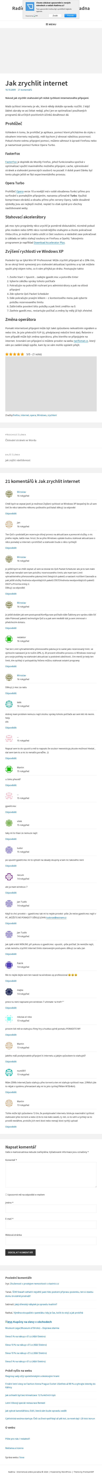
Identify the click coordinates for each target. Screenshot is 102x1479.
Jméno (9, 1202)
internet (25, 415)
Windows (41, 415)
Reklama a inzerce (14, 1448)
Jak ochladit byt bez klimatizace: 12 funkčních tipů (30, 1395)
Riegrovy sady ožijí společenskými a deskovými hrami (32, 1376)
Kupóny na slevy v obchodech (32, 1322)
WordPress (66, 1472)
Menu (52, 24)
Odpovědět (10, 513)
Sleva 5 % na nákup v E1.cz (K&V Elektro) (25, 1336)
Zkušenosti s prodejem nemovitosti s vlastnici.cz (34, 1283)
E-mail (9, 1218)
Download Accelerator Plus (49, 242)
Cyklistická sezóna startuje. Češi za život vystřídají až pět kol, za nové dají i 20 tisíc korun (50, 1418)
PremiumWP (88, 1472)
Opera (20, 191)
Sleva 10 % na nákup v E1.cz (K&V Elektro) (26, 1344)
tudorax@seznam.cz (56, 917)
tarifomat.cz (81, 340)
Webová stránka (13, 1234)
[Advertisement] (51, 48)
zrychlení (52, 415)
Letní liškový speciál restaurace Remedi (25, 1402)
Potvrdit (70, 16)
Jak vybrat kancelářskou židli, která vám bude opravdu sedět (36, 1410)
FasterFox (11, 161)
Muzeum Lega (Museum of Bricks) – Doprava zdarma (32, 1328)
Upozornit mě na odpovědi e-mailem (26, 1194)
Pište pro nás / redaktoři (17, 1438)
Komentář (11, 1160)
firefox (16, 415)
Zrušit (55, 16)
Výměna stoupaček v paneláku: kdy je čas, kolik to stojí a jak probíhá (48, 1312)
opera (33, 415)
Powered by (29, 16)
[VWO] (36, 16)
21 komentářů (25, 89)
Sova (21, 1457)
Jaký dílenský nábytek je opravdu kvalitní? (36, 1304)
